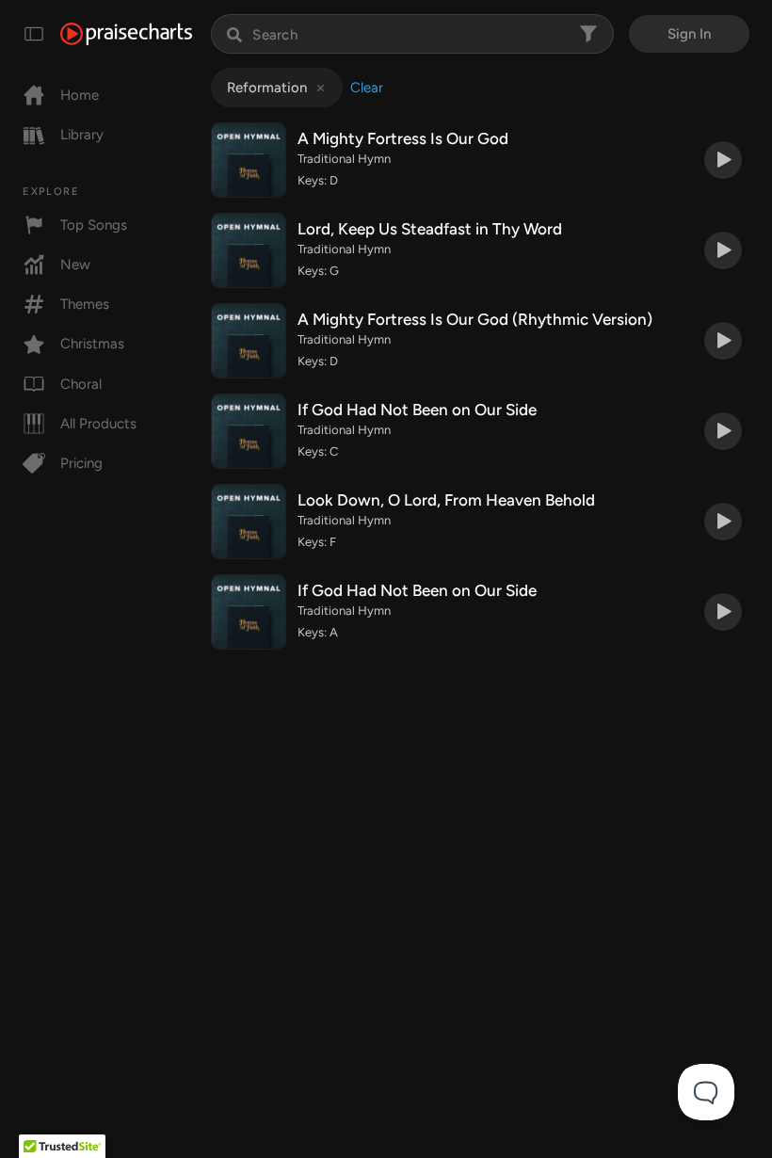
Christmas (92, 343)
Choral (81, 384)
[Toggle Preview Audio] (723, 160)
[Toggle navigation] (34, 34)
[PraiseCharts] (126, 34)
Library (82, 134)
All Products (98, 423)
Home (79, 95)
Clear (366, 87)
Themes (84, 304)
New (75, 264)
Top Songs (93, 225)
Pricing (81, 463)
